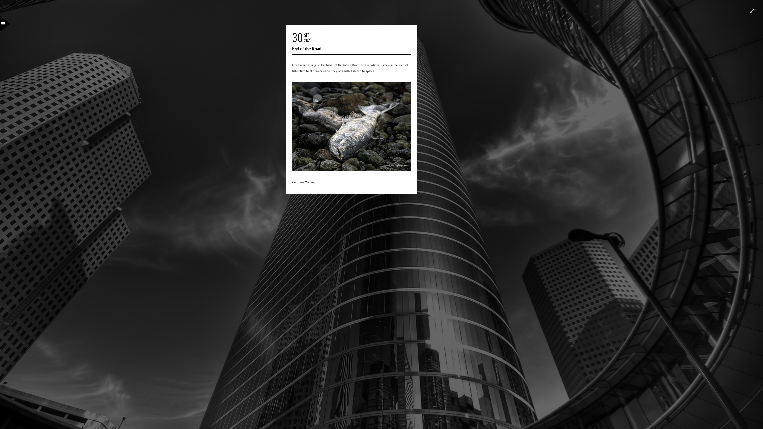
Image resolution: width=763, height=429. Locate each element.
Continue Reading (303, 182)
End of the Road (306, 48)
